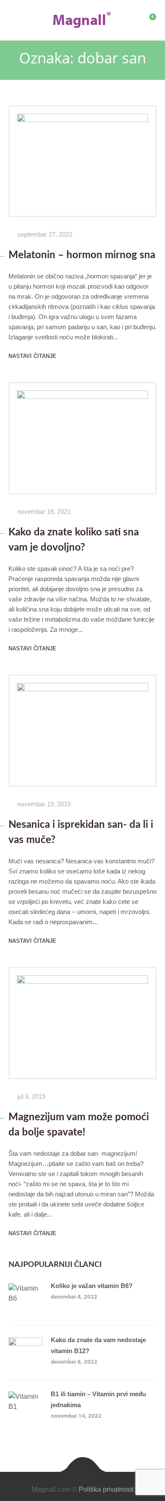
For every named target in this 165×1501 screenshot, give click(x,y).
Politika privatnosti (106, 1489)
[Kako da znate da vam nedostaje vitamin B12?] (25, 1342)
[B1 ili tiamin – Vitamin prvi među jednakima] (25, 1396)
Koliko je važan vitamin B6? (91, 1285)
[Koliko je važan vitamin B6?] (25, 1288)
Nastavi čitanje (32, 356)
